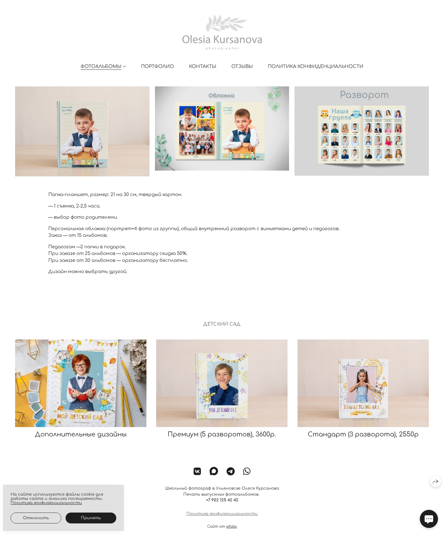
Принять (91, 518)
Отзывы (242, 66)
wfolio (231, 526)
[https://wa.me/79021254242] (247, 472)
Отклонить (36, 518)
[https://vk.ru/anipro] (197, 472)
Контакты (202, 66)
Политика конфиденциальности (315, 66)
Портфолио (157, 66)
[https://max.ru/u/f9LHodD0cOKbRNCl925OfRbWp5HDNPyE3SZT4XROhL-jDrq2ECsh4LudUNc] (214, 472)
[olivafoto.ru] (222, 32)
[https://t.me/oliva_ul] (231, 472)
